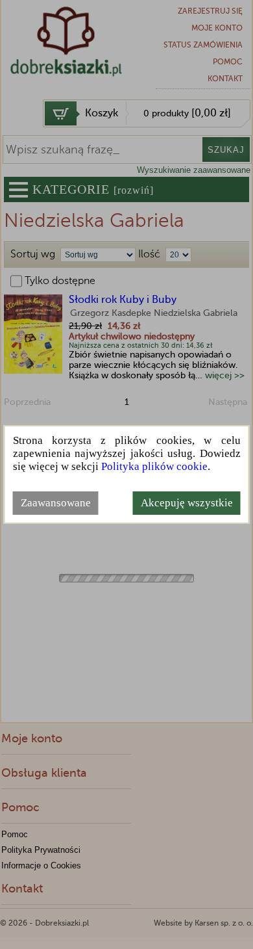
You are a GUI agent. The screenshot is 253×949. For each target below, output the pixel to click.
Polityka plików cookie (154, 466)
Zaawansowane (56, 503)
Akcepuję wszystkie (187, 503)
